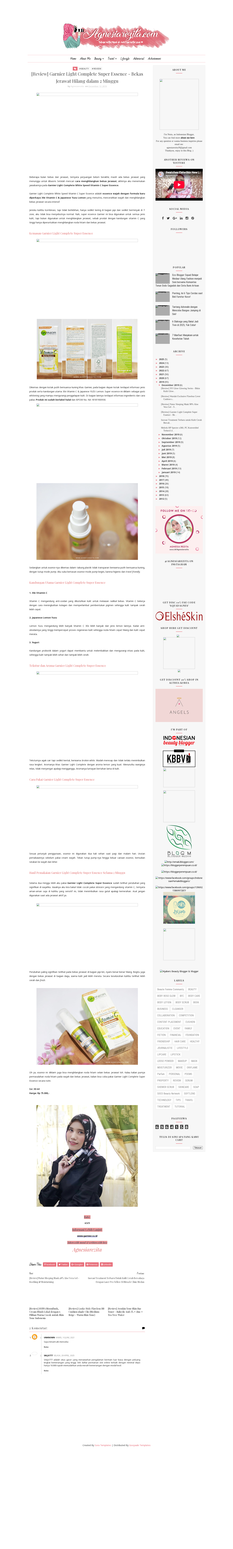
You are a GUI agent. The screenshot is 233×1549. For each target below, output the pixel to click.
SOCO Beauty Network (168, 1093)
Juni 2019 (167, 453)
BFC (182, 995)
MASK (194, 1061)
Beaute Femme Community (170, 989)
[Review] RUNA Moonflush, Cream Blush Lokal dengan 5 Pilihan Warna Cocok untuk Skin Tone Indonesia (46, 1313)
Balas (46, 1347)
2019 (162, 381)
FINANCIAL (175, 1034)
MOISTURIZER (164, 1067)
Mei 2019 (167, 457)
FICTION (161, 1034)
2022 (162, 370)
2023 (162, 366)
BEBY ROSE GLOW (166, 995)
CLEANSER (177, 1008)
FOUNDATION (192, 1034)
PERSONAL (174, 1074)
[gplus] (175, 218)
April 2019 (167, 460)
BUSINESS (162, 1008)
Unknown (49, 1337)
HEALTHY (195, 1041)
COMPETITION (186, 1015)
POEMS (188, 1074)
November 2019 (171, 434)
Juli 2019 (167, 449)
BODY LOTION (164, 1002)
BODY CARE (194, 995)
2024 (162, 362)
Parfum (161, 1074)
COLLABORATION (166, 1015)
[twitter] (168, 218)
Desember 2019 (171, 385)
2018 (162, 476)
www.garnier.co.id (87, 1235)
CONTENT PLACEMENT (169, 1021)
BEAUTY (192, 989)
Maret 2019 (168, 464)
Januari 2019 (169, 472)
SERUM (189, 1080)
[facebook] (163, 218)
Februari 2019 (169, 468)
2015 (162, 487)
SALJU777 (48, 1355)
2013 (162, 494)
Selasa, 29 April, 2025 (64, 1355)
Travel (111, 58)
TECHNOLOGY (164, 1100)
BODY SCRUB (182, 1002)
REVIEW (177, 1080)
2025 (162, 359)
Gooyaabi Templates (140, 1445)
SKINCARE (183, 1087)
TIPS (178, 1100)
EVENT (176, 1028)
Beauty (97, 58)
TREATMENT (163, 1106)
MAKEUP (182, 1061)
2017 (162, 479)
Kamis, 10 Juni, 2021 (65, 1337)
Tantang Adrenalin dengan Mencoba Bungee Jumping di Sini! (186, 310)
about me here (187, 138)
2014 (162, 491)
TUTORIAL (180, 1106)
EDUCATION (163, 1028)
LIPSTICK (175, 1054)
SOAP (196, 1087)
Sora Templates (103, 1445)
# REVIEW (96, 68)
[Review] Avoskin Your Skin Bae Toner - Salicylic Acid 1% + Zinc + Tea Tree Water (125, 1312)
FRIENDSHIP (163, 1041)
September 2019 (171, 442)
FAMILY (188, 1028)
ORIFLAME (192, 1067)
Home (73, 58)
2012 (162, 498)
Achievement (154, 58)
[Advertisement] (95, 1498)
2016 (162, 483)
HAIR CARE (180, 1041)
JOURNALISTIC (165, 1048)
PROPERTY (163, 1080)
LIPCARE (161, 1054)
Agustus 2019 (170, 445)
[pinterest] (192, 218)
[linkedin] (181, 218)
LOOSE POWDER (165, 1061)
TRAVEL (189, 1100)
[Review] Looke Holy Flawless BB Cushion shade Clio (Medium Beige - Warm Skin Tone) (86, 1312)
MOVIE (179, 1067)
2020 (162, 378)
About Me (85, 58)
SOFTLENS (189, 1093)
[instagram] (187, 218)
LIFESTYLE (182, 1048)
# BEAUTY (84, 68)
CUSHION (190, 1021)
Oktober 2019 (170, 438)
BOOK (196, 1002)
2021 (162, 374)
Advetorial (138, 58)
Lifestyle (125, 58)
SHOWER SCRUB (165, 1087)
